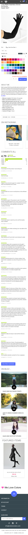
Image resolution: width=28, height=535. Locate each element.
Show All (20, 53)
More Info (14, 476)
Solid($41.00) (4, 53)
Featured (13, 117)
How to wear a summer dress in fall (13, 413)
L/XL (6, 50)
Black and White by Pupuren (12, 436)
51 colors (3, 95)
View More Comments (8, 364)
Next (26, 136)
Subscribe (4, 515)
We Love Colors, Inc (11, 530)
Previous (2, 136)
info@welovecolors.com (12, 526)
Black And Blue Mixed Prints (12, 391)
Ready (24, 53)
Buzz (9, 117)
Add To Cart (22, 79)
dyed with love (7, 532)
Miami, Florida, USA (19, 532)
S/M (3, 50)
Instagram (5, 117)
